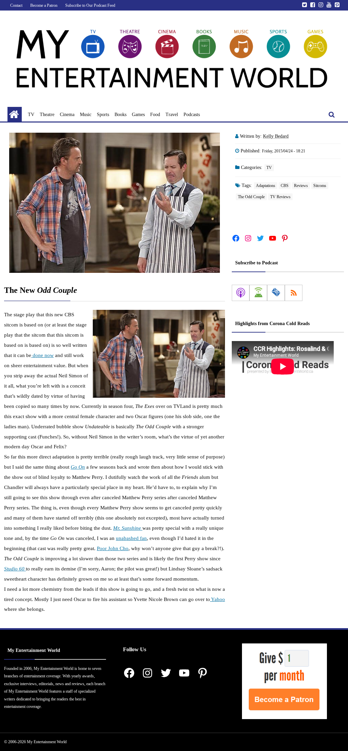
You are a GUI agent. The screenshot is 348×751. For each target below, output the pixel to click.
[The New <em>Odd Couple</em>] (114, 203)
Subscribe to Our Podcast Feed (90, 5)
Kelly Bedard (276, 136)
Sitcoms (319, 185)
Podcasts (192, 114)
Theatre (47, 114)
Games (138, 114)
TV (31, 114)
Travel (172, 114)
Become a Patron (43, 5)
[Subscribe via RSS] (293, 293)
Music (85, 114)
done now (42, 355)
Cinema (67, 114)
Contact (16, 5)
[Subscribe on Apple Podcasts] (240, 293)
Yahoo (217, 599)
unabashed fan (131, 538)
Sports (103, 114)
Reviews (301, 185)
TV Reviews (280, 196)
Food (155, 114)
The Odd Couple (251, 196)
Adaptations (265, 185)
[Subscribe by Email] (276, 293)
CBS (285, 185)
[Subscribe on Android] (258, 293)
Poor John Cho (112, 548)
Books (120, 114)
